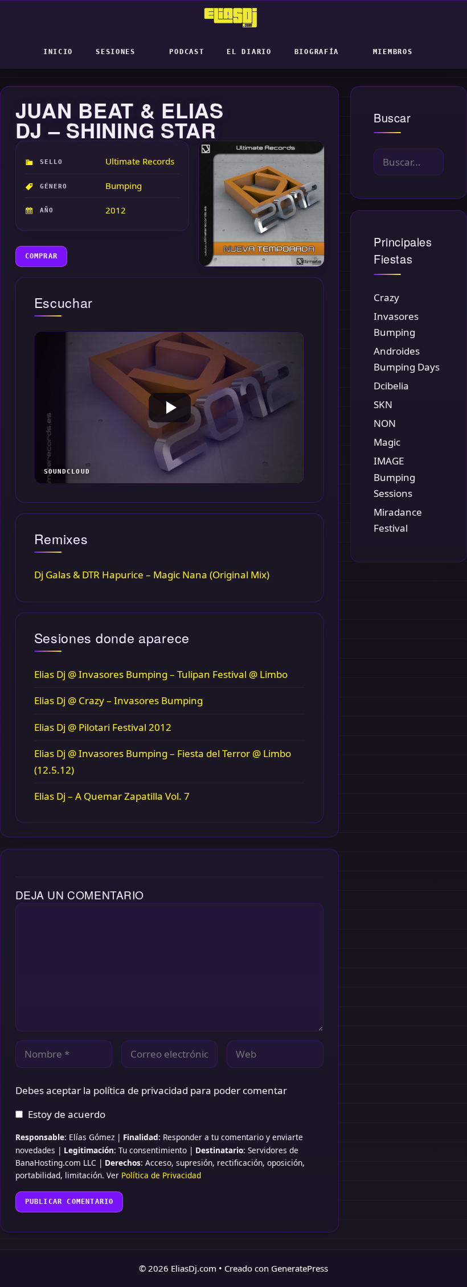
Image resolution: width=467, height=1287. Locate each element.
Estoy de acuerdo (66, 1114)
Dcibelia (391, 385)
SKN (383, 404)
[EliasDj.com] (233, 18)
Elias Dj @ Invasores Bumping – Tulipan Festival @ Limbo (161, 674)
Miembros (393, 52)
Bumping (123, 185)
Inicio (58, 52)
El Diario (249, 52)
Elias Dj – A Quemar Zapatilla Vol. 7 (112, 796)
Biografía (316, 52)
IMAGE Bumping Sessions (394, 476)
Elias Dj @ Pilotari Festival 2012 (102, 727)
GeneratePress (299, 1268)
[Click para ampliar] (260, 204)
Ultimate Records (139, 161)
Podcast (186, 52)
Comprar (41, 256)
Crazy (386, 297)
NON (385, 423)
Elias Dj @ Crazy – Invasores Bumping (118, 700)
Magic (387, 442)
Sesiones (116, 52)
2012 (115, 210)
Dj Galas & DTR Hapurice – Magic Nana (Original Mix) (151, 574)
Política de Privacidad (161, 1175)
